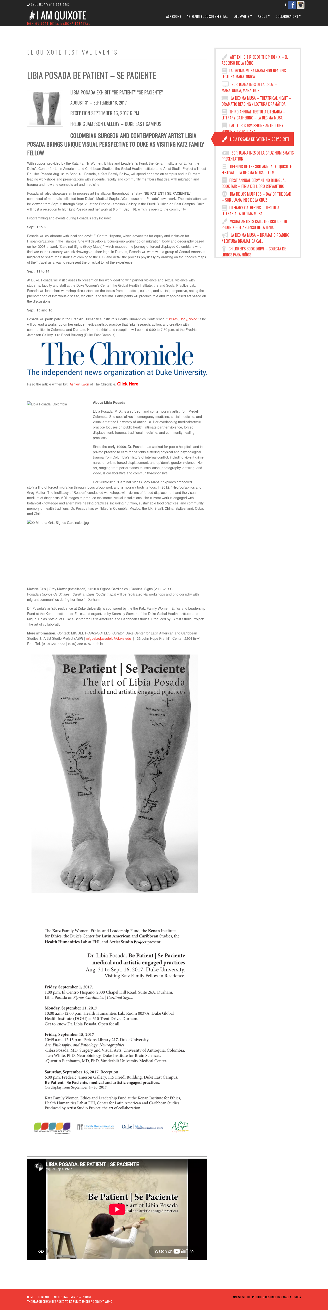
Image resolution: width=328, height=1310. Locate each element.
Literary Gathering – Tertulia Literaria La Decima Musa (250, 209)
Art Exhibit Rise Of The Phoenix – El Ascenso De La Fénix (255, 59)
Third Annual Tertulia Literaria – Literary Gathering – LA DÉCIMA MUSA (253, 113)
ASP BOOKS (173, 16)
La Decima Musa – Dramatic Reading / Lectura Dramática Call (255, 237)
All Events (241, 16)
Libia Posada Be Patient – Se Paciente (259, 139)
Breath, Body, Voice (182, 319)
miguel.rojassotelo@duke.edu (108, 638)
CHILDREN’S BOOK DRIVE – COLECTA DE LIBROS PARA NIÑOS (254, 250)
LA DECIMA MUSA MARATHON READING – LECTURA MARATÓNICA (255, 72)
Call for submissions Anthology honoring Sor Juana (252, 127)
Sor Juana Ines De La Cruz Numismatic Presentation (258, 155)
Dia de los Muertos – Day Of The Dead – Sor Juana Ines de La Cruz (256, 196)
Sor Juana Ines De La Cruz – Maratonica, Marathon (249, 86)
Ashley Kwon (79, 384)
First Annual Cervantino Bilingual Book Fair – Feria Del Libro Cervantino (254, 182)
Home (30, 1297)
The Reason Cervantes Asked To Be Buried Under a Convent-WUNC (69, 1301)
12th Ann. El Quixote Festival (207, 16)
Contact (43, 1297)
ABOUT (262, 16)
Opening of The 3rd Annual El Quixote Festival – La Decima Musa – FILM (257, 168)
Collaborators (287, 16)
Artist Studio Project (248, 1297)
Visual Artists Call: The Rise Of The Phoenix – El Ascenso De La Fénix (254, 223)
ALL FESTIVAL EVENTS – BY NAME (72, 1297)
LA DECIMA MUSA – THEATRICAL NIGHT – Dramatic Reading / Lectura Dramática (256, 100)
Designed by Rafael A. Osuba (283, 1297)
